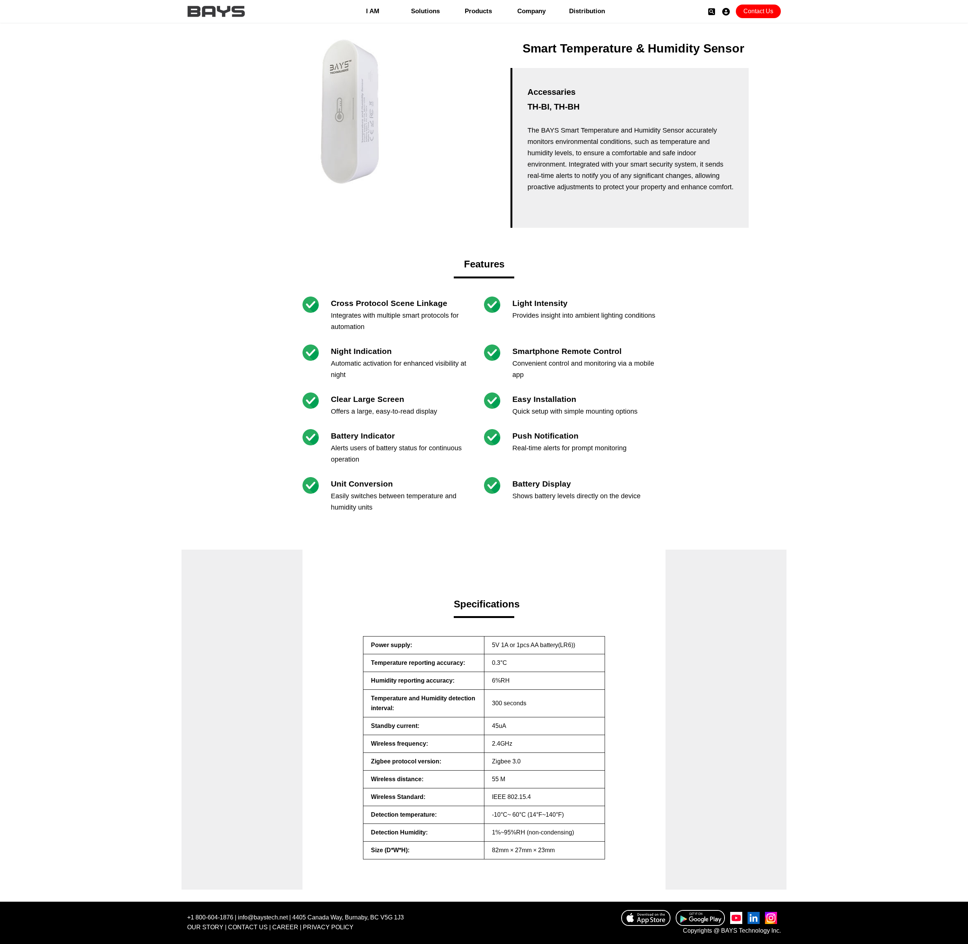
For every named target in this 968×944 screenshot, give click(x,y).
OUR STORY (205, 927)
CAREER (285, 927)
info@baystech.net (263, 917)
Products (478, 11)
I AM (372, 11)
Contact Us (758, 11)
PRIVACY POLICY (328, 927)
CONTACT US (248, 927)
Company (531, 11)
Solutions (425, 11)
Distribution (584, 11)
